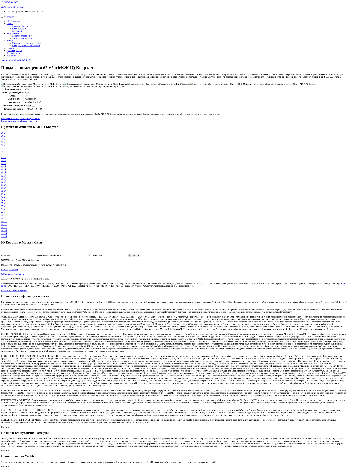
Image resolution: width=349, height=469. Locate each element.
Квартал (10, 16)
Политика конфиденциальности (222, 283)
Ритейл (10, 41)
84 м (3, 197)
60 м (3, 151)
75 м (3, 194)
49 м (3, 139)
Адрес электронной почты (49, 255)
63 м (3, 160)
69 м (3, 188)
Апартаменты (13, 33)
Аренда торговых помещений (26, 45)
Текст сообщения (95, 255)
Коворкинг (17, 31)
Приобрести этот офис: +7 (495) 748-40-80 (20, 118)
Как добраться (13, 53)
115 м (4, 215)
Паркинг (11, 48)
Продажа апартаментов (23, 36)
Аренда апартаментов (22, 38)
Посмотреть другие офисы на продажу (19, 121)
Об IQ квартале (14, 21)
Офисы (10, 23)
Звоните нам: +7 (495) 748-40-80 (16, 60)
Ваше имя (5, 255)
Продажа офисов (20, 26)
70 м (3, 191)
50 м (3, 142)
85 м (3, 203)
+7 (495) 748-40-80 (9, 2)
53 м (3, 148)
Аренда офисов (19, 28)
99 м (3, 212)
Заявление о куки (247, 283)
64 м (3, 167)
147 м (4, 230)
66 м (3, 179)
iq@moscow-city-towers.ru (13, 7)
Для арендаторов (14, 50)
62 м (3, 154)
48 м (3, 133)
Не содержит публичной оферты (130, 283)
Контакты (11, 55)
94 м (3, 209)
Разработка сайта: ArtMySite (14, 290)
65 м (3, 173)
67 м (3, 182)
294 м (4, 236)
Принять (5, 427)
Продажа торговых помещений (26, 43)
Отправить (134, 255)
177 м (4, 233)
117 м (4, 227)
